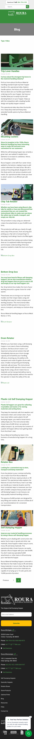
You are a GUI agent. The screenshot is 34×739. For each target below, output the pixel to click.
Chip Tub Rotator (9, 201)
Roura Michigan (6, 630)
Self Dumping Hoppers (8, 678)
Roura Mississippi (7, 654)
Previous (6, 580)
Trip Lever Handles (10, 71)
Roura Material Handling (17, 13)
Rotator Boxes (5, 686)
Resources (4, 703)
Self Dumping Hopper (11, 527)
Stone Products (6, 690)
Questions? (17, 2)
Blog (2, 699)
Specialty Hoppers (7, 682)
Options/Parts (5, 695)
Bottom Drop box (9, 271)
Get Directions (7, 648)
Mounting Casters (9, 136)
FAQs (2, 707)
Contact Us (4, 711)
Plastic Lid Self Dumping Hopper (17, 399)
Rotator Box (7, 462)
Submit (27, 7)
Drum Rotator (7, 338)
